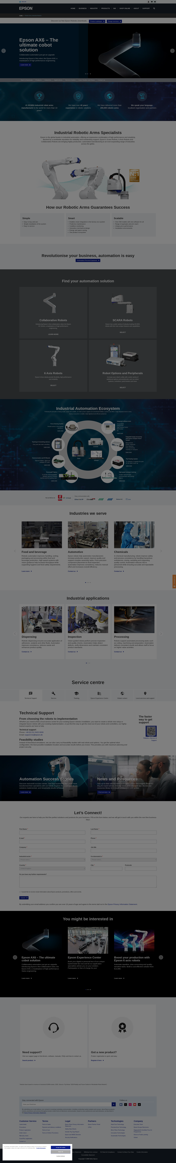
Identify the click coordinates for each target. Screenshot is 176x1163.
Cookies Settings (60, 1156)
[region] (37, 1152)
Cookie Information (41, 1148)
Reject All (60, 1151)
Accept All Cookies (60, 1147)
